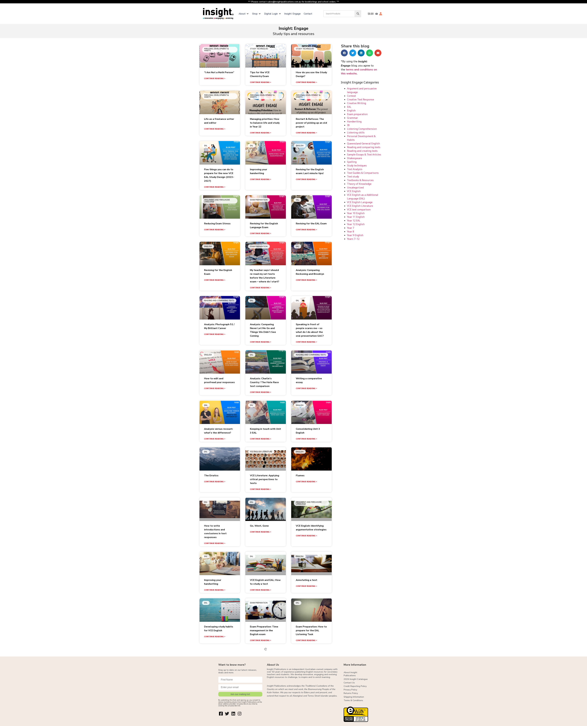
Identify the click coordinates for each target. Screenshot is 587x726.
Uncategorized (355, 187)
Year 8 (350, 231)
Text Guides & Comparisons (363, 173)
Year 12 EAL (353, 220)
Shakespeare (354, 158)
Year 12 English (356, 224)
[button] (244, 13)
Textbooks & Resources (360, 180)
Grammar (352, 117)
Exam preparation (357, 114)
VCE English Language (360, 202)
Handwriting (354, 121)
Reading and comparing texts (363, 147)
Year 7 (350, 228)
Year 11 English (356, 217)
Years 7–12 (353, 239)
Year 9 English (355, 235)
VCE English (354, 191)
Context (351, 95)
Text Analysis (354, 169)
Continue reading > (214, 78)
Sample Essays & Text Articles (364, 154)
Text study (353, 176)
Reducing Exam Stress (217, 223)
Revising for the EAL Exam (311, 223)
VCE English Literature (360, 206)
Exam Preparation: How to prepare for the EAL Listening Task (311, 630)
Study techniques (357, 165)
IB (348, 125)
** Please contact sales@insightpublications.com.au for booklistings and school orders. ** (293, 1)
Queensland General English (363, 143)
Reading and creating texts (362, 151)
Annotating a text (306, 580)
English (351, 110)
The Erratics (211, 475)
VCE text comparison (359, 209)
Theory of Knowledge (359, 184)
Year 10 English (356, 213)
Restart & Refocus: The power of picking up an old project (311, 122)
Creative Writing (356, 103)
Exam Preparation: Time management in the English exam (264, 630)
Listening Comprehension (362, 128)
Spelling (351, 162)
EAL (349, 106)
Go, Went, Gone (259, 525)
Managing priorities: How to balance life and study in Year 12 (265, 122)
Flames (300, 475)
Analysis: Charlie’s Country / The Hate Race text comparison (264, 382)
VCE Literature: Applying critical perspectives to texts (264, 479)
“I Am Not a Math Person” (219, 72)
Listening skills (356, 132)
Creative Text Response (360, 99)
